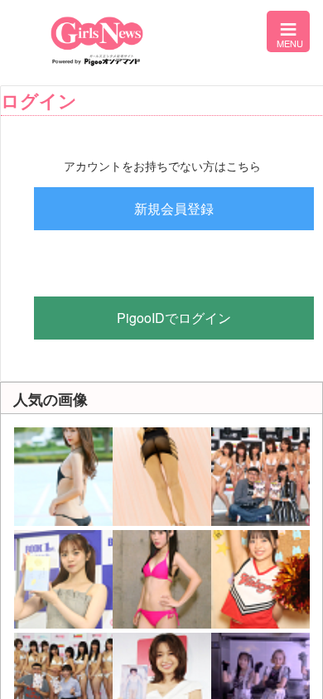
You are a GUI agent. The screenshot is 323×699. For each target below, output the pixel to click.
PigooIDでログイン (174, 317)
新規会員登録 (174, 208)
